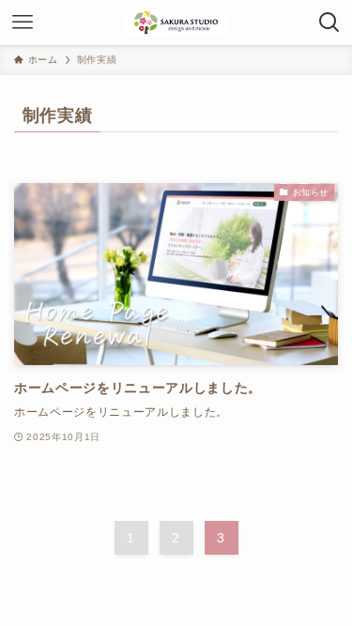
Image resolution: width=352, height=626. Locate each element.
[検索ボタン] (329, 22)
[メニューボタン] (22, 22)
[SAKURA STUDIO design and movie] (176, 22)
